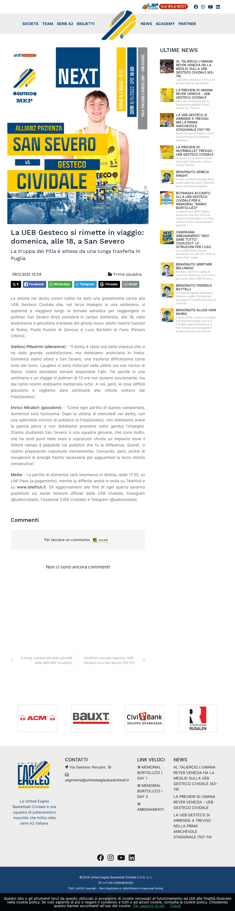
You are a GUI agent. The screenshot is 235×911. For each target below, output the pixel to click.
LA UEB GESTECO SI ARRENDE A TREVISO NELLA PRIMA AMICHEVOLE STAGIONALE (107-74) (193, 122)
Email (133, 284)
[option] (37, 718)
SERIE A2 (65, 23)
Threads (111, 284)
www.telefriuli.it (31, 487)
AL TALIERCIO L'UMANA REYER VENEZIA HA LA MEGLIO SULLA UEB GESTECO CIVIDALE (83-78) (195, 68)
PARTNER (187, 23)
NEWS (146, 23)
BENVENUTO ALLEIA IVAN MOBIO (196, 312)
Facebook (36, 284)
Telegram (87, 284)
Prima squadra (127, 274)
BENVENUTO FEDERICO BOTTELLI (194, 287)
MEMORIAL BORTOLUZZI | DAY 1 (149, 772)
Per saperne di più (149, 905)
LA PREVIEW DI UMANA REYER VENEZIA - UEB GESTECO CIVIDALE (194, 93)
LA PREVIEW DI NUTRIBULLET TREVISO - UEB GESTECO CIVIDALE (195, 150)
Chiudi (175, 905)
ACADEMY (165, 23)
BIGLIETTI (85, 23)
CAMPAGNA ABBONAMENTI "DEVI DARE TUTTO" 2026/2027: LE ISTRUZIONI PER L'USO (193, 239)
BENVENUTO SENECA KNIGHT (192, 173)
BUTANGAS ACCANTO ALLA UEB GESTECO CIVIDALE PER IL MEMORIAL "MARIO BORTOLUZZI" (193, 200)
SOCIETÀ (30, 23)
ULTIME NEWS (179, 50)
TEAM (47, 23)
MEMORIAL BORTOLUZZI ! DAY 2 (149, 791)
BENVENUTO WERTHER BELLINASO (194, 266)
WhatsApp (62, 284)
